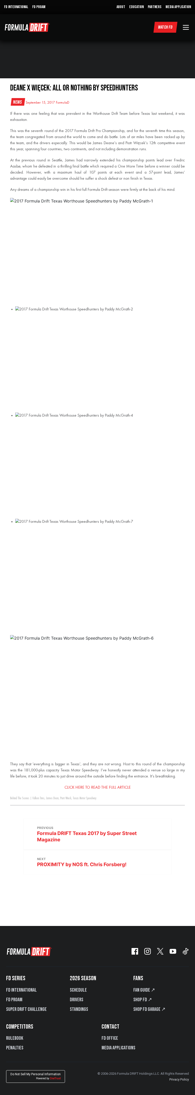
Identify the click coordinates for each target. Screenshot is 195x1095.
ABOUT (121, 7)
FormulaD (62, 102)
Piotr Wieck (65, 798)
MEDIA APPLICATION (178, 7)
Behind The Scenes (19, 798)
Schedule (78, 990)
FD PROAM (38, 7)
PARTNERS (154, 7)
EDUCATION (136, 7)
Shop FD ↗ (142, 1000)
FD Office (110, 1038)
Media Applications (118, 1048)
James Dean (52, 798)
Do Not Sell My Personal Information (35, 1076)
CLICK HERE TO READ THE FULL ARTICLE (97, 788)
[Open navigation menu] (186, 27)
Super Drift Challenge (26, 1009)
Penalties (14, 1048)
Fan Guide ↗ (144, 990)
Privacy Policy (179, 1079)
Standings (79, 1009)
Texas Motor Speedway (84, 798)
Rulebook (14, 1038)
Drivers (76, 1000)
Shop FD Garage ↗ (149, 1009)
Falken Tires (38, 798)
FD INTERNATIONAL (16, 7)
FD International (21, 990)
